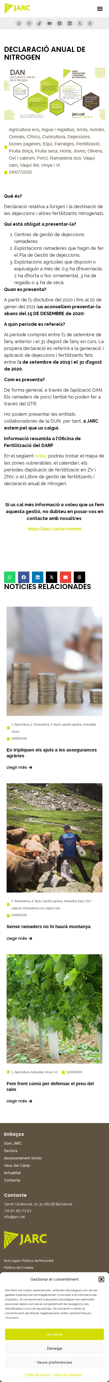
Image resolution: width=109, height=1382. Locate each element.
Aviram (97, 129)
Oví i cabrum (22, 158)
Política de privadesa (67, 1374)
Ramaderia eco (65, 158)
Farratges (64, 143)
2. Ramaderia (40, 724)
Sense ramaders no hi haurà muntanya (48, 926)
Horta (65, 150)
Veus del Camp (17, 1165)
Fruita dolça (21, 150)
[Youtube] (49, 23)
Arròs (82, 129)
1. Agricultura (20, 724)
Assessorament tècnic (23, 1158)
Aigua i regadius (58, 129)
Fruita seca (46, 150)
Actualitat (89, 724)
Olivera (94, 150)
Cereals (17, 136)
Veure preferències (54, 1362)
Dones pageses (25, 143)
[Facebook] (60, 23)
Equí (47, 143)
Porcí (42, 158)
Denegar (54, 1348)
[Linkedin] (70, 23)
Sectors (10, 1151)
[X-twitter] (80, 23)
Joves (79, 150)
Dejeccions (78, 136)
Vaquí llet (29, 165)
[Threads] (90, 23)
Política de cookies (37, 1374)
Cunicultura (53, 136)
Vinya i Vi (50, 165)
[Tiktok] (39, 23)
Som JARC (13, 1143)
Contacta (12, 1180)
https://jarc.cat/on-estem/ (55, 528)
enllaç (41, 455)
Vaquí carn (53, 908)
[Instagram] (29, 23)
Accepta (54, 1334)
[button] (101, 1279)
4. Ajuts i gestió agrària (66, 724)
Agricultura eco (24, 129)
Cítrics (33, 136)
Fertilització (87, 143)
